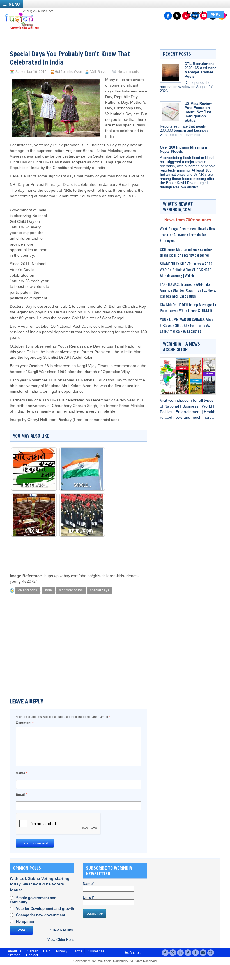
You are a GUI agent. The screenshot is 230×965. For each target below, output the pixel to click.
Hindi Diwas (43, 162)
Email (21, 795)
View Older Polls (60, 940)
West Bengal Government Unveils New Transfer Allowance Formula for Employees (187, 234)
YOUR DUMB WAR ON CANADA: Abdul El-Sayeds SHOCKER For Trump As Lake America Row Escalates (187, 325)
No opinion (25, 921)
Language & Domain (195, 14)
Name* (88, 883)
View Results (61, 930)
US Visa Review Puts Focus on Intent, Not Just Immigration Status (198, 111)
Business (190, 406)
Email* (88, 897)
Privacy (61, 951)
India (48, 590)
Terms (77, 951)
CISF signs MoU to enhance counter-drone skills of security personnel (186, 252)
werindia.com (180, 400)
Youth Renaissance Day (79, 346)
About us (14, 951)
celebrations (27, 590)
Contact (32, 955)
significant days (71, 590)
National (172, 406)
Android (135, 953)
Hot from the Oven (68, 72)
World (207, 406)
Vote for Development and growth (45, 908)
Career (32, 951)
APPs (215, 14)
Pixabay (65, 420)
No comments (128, 72)
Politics (166, 412)
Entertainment (189, 412)
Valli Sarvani (99, 72)
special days (99, 590)
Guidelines (96, 951)
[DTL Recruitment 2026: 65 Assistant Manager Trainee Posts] (170, 72)
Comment (25, 723)
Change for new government (40, 915)
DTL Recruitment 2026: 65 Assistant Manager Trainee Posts (200, 70)
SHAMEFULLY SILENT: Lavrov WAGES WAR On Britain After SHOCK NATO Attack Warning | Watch (186, 269)
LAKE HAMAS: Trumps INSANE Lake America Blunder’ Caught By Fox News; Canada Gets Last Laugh (188, 290)
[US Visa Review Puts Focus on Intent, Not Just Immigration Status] (170, 111)
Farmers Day (21, 400)
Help (46, 951)
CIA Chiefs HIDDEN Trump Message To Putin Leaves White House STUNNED (188, 307)
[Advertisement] (98, 244)
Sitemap (14, 955)
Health (209, 412)
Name (21, 773)
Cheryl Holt (37, 420)
